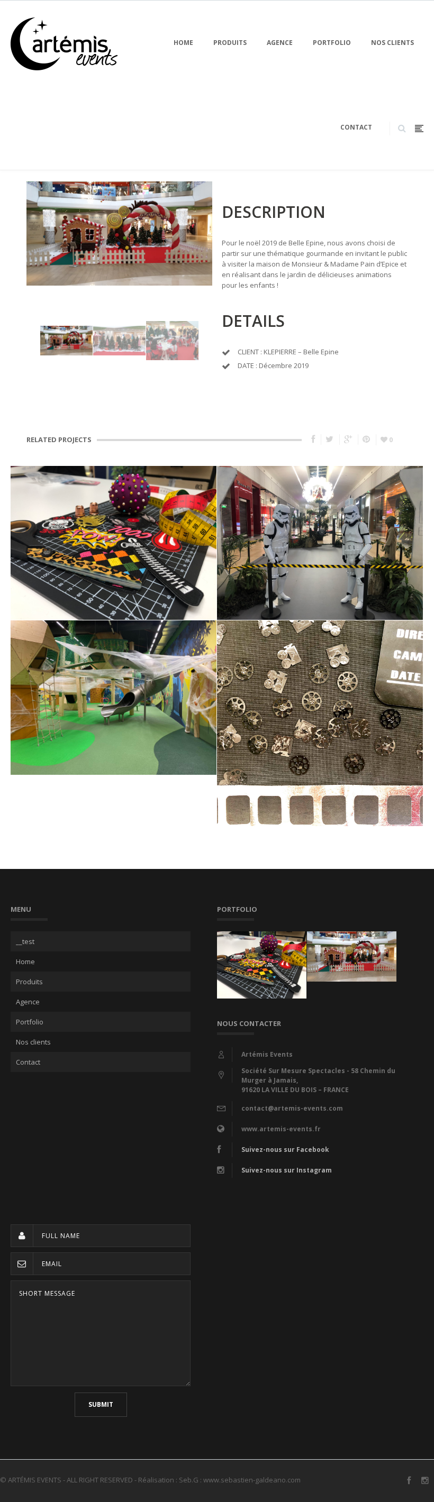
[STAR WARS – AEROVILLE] (320, 518)
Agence (280, 42)
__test (25, 941)
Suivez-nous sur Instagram (286, 1170)
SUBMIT (100, 1404)
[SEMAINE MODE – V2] (114, 518)
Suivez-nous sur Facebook (285, 1149)
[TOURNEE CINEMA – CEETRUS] (320, 699)
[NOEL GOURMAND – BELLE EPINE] (351, 942)
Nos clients (392, 42)
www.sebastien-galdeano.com (252, 1480)
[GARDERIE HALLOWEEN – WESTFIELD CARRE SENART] (114, 672)
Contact (356, 127)
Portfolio (332, 42)
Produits (230, 42)
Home (183, 42)
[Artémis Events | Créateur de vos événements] (64, 43)
